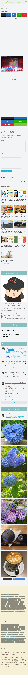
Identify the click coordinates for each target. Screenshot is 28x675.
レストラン (4, 603)
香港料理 (23, 611)
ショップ (14, 598)
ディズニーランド (8, 600)
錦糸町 (16, 609)
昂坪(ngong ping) (19, 607)
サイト (2, 164)
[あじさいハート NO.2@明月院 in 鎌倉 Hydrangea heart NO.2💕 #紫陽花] (14, 459)
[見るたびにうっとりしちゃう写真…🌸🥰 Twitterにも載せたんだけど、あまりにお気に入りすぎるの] (14, 511)
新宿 (2, 607)
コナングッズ (4, 598)
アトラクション (16, 594)
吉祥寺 (11, 605)
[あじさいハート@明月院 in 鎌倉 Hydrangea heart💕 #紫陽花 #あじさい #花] (14, 485)
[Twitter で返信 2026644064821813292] (6, 368)
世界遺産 (20, 603)
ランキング (13, 602)
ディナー (15, 600)
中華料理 (3, 605)
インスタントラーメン (6, 596)
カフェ (12, 596)
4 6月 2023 (14, 374)
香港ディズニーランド (9, 611)
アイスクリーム (8, 594)
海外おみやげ (7, 609)
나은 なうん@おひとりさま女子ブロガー (15, 361)
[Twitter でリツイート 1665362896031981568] (8, 379)
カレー (16, 596)
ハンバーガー (4, 602)
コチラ (15, 313)
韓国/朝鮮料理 (21, 609)
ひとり (3, 594)
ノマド (19, 600)
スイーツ (23, 598)
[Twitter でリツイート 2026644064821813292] (8, 368)
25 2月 (13, 363)
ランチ (17, 602)
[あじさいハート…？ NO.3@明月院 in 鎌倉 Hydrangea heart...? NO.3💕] (14, 432)
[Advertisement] (14, 37)
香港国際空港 (17, 611)
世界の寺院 (15, 603)
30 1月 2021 (14, 384)
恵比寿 (18, 605)
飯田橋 (3, 611)
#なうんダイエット (10, 396)
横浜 (24, 607)
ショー (18, 598)
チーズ (3, 600)
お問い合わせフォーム (17, 315)
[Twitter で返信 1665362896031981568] (6, 379)
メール (3, 159)
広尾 (15, 605)
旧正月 (6, 607)
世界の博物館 (9, 603)
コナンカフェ (21, 596)
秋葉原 (12, 609)
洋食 (2, 609)
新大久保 (22, 605)
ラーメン (22, 602)
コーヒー (9, 598)
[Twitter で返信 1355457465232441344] (6, 399)
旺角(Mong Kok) (11, 607)
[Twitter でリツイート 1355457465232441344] (8, 399)
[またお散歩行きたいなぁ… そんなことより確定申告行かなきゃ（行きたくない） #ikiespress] (14, 564)
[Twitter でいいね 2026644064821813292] (11, 368)
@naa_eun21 (7, 363)
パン (9, 602)
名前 (2, 153)
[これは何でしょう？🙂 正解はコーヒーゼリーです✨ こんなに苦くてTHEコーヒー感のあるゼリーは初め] (14, 537)
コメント (3, 140)
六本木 (7, 605)
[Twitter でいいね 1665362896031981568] (11, 379)
